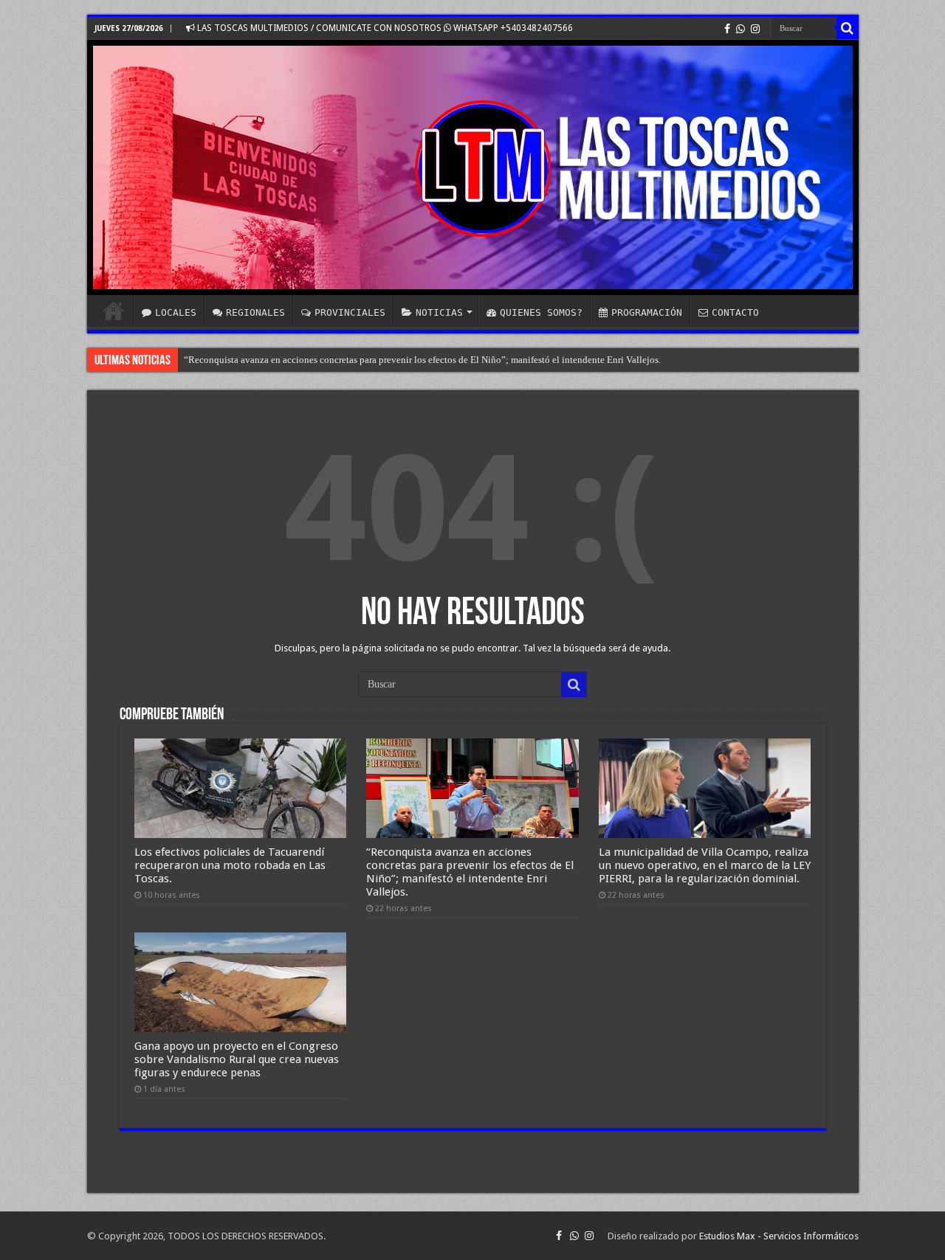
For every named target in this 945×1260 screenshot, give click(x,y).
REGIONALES (255, 312)
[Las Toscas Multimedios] (473, 167)
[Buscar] (847, 28)
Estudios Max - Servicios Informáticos (779, 1236)
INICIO (113, 310)
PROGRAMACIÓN (646, 312)
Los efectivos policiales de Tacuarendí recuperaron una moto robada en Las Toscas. (230, 865)
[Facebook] (727, 29)
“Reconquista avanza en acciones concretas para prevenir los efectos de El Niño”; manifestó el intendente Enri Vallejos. (422, 359)
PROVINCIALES (350, 312)
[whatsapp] (740, 29)
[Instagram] (755, 29)
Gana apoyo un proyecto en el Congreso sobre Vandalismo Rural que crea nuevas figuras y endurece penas (236, 1059)
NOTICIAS (439, 312)
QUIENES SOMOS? (541, 312)
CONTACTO (735, 312)
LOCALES (175, 312)
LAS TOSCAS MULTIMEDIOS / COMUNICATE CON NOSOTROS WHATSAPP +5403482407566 (384, 28)
